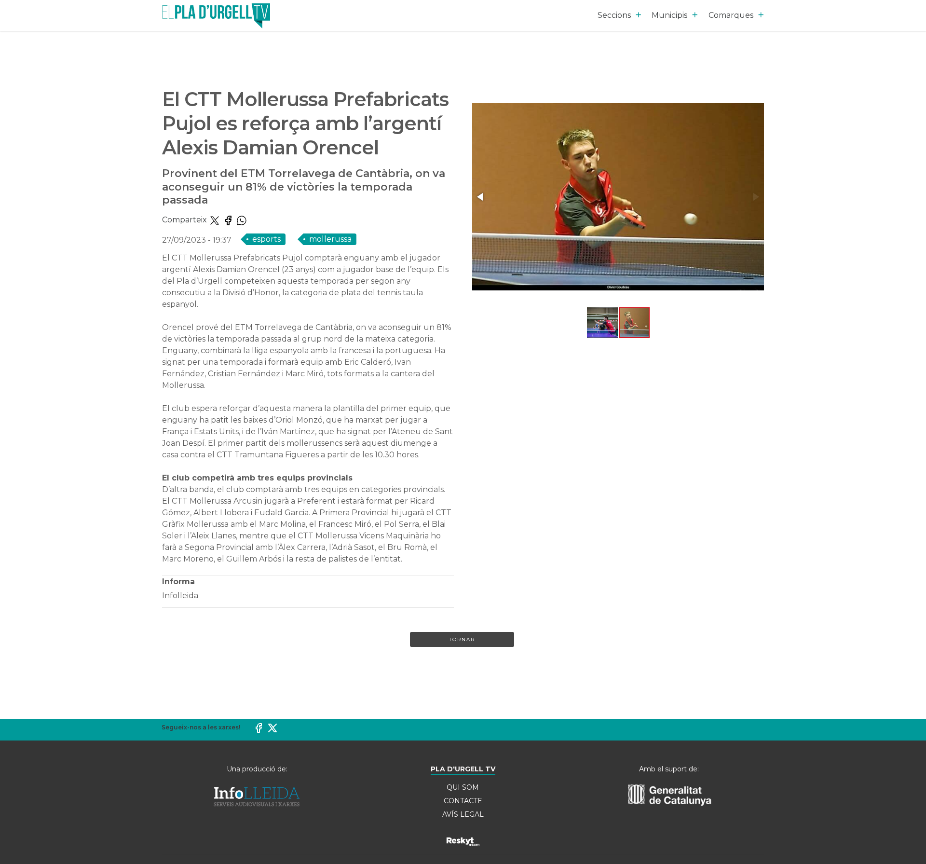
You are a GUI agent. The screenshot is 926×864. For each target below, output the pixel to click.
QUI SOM (463, 787)
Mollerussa (330, 239)
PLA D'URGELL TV (463, 769)
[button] (481, 197)
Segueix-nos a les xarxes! (201, 727)
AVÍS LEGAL (463, 814)
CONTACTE (463, 800)
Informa (178, 581)
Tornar (462, 639)
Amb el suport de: (669, 769)
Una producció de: (257, 769)
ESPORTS (266, 239)
